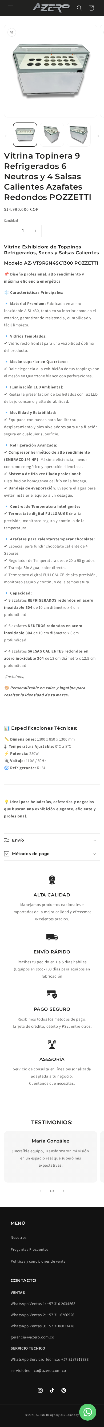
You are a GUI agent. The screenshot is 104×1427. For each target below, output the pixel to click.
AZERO (41, 1415)
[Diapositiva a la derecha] (98, 136)
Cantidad (11, 220)
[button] (11, 8)
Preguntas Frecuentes (30, 1249)
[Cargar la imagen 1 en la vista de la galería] (25, 135)
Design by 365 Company (62, 1415)
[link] (52, 880)
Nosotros (19, 1237)
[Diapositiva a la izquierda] (6, 136)
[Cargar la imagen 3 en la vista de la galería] (79, 135)
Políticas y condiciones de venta (38, 1261)
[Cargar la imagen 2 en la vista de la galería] (52, 135)
